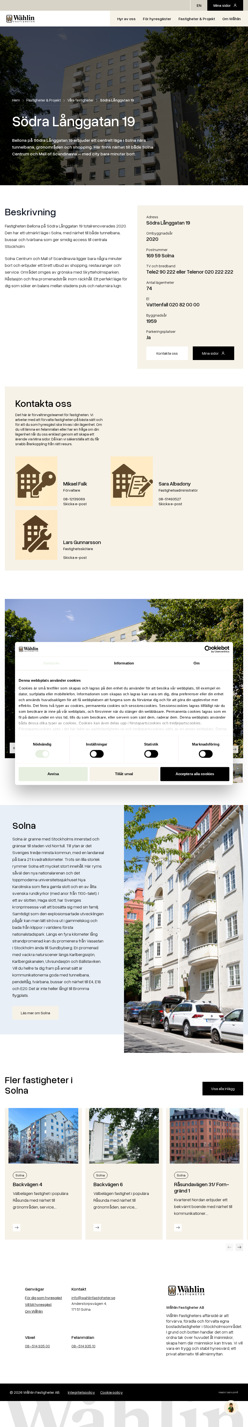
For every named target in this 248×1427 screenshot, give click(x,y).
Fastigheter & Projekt (196, 18)
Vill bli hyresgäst (38, 1304)
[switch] (97, 754)
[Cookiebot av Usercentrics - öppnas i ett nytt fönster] (208, 649)
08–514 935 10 (83, 1345)
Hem (16, 100)
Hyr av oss (126, 18)
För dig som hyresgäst (43, 1297)
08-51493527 (170, 498)
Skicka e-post (75, 503)
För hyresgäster (157, 18)
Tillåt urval (124, 774)
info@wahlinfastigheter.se (93, 1297)
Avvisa (53, 774)
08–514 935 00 (37, 1345)
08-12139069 (74, 498)
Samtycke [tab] (51, 663)
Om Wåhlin (231, 18)
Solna (20, 1175)
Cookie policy (111, 1392)
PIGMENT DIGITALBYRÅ (228, 1392)
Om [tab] (197, 663)
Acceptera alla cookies (195, 774)
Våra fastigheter (80, 100)
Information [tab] (124, 663)
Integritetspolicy (81, 1392)
